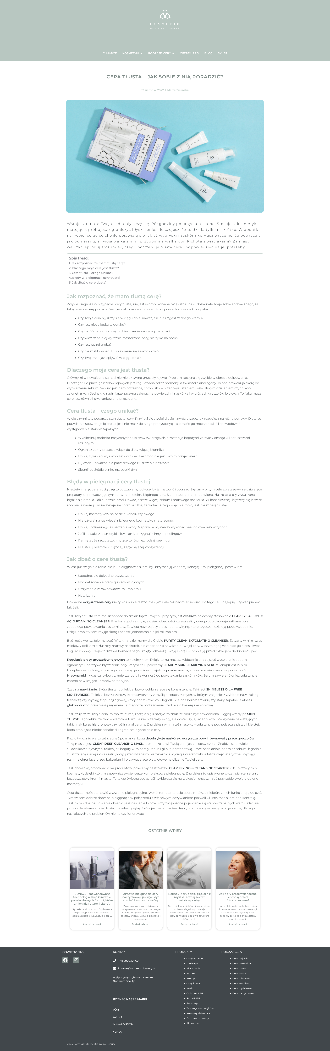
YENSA (117, 1031)
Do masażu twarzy (197, 1018)
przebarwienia (177, 670)
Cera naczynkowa (243, 993)
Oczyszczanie (194, 958)
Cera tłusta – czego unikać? (92, 273)
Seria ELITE (193, 998)
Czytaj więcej (92, 924)
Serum (190, 973)
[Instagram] (76, 960)
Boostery (192, 1003)
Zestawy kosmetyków (200, 1008)
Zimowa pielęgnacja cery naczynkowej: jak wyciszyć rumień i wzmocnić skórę (140, 897)
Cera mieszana (241, 978)
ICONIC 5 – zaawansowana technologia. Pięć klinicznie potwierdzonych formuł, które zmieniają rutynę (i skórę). (92, 898)
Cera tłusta (239, 968)
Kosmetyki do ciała (198, 1013)
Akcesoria (192, 1023)
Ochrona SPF (194, 993)
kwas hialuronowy (97, 724)
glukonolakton (78, 705)
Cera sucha (239, 973)
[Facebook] (65, 960)
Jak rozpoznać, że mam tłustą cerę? (98, 263)
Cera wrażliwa (241, 983)
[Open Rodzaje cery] (173, 53)
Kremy (190, 978)
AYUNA (117, 1017)
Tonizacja (192, 963)
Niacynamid (76, 675)
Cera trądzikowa (242, 988)
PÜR (116, 1009)
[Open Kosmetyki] (141, 53)
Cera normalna (242, 963)
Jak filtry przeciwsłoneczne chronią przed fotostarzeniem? (238, 897)
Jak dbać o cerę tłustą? (89, 282)
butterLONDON (123, 1024)
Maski (190, 988)
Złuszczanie (193, 968)
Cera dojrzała (240, 958)
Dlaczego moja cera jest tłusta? (95, 268)
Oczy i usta (193, 983)
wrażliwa (190, 616)
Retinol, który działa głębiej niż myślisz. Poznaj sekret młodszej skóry (189, 897)
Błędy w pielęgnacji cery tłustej (96, 277)
